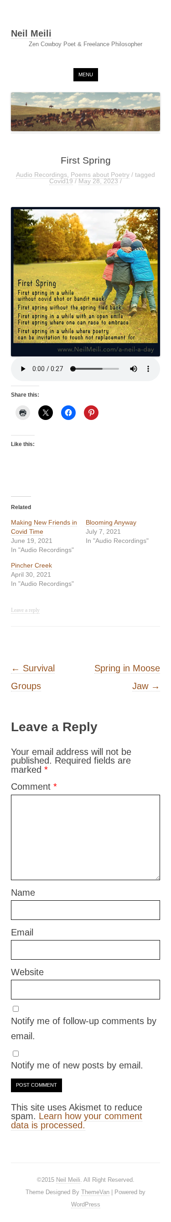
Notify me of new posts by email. (77, 1065)
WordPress (85, 1204)
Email (22, 932)
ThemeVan (95, 1192)
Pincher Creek (31, 565)
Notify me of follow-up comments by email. (83, 1028)
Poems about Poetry (100, 174)
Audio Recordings (41, 174)
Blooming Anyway (111, 522)
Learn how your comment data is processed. (76, 1120)
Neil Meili (31, 33)
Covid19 (61, 181)
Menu (85, 74)
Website (27, 972)
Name (23, 892)
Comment (34, 786)
